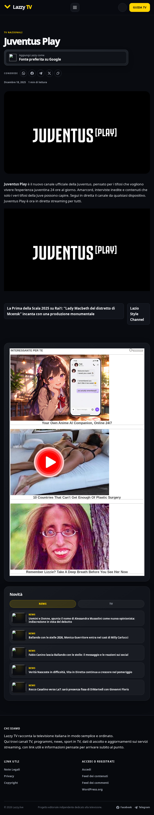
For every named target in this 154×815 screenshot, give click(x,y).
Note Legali (12, 769)
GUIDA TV (139, 7)
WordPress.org (92, 789)
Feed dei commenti (95, 783)
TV (111, 603)
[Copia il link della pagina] (58, 73)
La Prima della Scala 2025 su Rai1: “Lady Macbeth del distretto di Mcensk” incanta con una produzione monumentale (61, 311)
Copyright (11, 783)
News (43, 603)
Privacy (9, 776)
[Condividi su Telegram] (40, 73)
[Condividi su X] (49, 73)
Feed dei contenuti (95, 776)
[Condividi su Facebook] (32, 73)
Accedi (86, 769)
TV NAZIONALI (13, 32)
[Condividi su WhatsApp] (23, 73)
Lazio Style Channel (137, 314)
